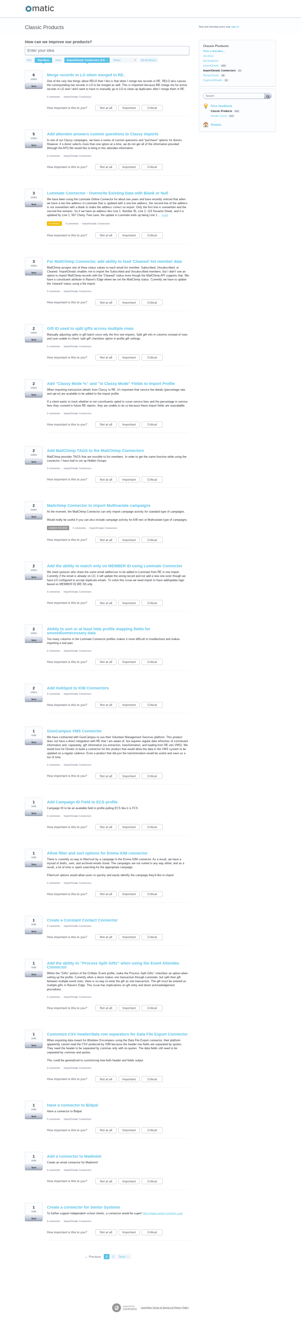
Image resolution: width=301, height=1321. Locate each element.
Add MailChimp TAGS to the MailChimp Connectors (95, 450)
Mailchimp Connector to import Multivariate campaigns (98, 505)
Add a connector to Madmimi (74, 1156)
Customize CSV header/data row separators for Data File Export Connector (117, 1034)
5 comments (53, 96)
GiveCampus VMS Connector (74, 731)
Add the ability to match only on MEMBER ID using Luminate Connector (114, 566)
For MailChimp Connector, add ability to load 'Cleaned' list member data (114, 261)
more (165, 215)
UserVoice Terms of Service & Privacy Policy (165, 1307)
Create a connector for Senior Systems (83, 1207)
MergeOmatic (211, 75)
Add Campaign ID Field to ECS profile (82, 802)
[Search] (267, 96)
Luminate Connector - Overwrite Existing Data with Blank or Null (107, 193)
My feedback (148, 60)
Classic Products (222, 111)
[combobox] (235, 95)
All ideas (208, 56)
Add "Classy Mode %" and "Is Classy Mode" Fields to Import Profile (111, 383)
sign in (235, 26)
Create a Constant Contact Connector (82, 920)
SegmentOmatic (212, 80)
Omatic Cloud (219, 116)
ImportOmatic (211, 65)
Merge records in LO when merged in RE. (85, 75)
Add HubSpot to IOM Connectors (78, 688)
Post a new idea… (214, 51)
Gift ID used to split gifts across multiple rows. (90, 328)
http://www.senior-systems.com (163, 1213)
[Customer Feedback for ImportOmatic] (39, 9)
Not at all (108, 108)
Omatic (216, 124)
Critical (155, 108)
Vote (33, 86)
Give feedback (221, 106)
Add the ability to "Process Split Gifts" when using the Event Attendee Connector (113, 965)
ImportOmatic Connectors (77, 96)
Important (130, 108)
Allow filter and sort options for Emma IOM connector (97, 853)
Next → (124, 1256)
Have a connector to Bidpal (72, 1105)
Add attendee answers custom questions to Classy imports (102, 134)
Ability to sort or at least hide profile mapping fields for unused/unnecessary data (98, 631)
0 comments (53, 156)
